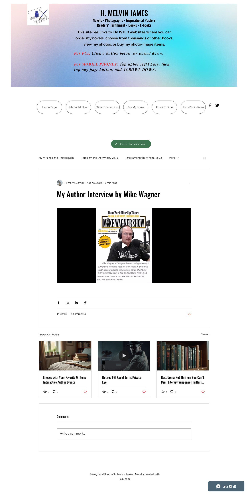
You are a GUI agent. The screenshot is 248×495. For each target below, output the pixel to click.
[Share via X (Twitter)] (67, 302)
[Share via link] (85, 302)
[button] (204, 157)
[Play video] (124, 245)
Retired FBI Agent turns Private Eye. (121, 379)
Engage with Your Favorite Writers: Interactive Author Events (64, 379)
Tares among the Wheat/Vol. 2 (143, 157)
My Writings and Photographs (56, 157)
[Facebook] (210, 105)
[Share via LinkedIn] (76, 302)
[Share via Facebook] (58, 302)
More (172, 157)
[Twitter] (217, 105)
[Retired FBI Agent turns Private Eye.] (124, 355)
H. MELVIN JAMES (124, 12)
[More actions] (189, 183)
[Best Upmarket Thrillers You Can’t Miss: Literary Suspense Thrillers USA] (183, 355)
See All (205, 334)
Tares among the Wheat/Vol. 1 (99, 157)
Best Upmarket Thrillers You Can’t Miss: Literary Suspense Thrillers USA (182, 379)
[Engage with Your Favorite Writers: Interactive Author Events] (65, 355)
